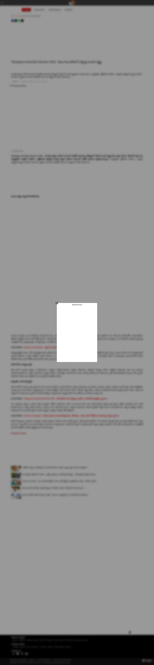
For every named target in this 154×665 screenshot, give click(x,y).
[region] (77, 334)
